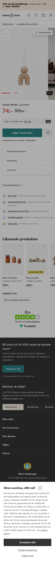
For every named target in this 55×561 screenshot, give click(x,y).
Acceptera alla (28, 542)
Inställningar (27, 555)
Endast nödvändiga (27, 550)
